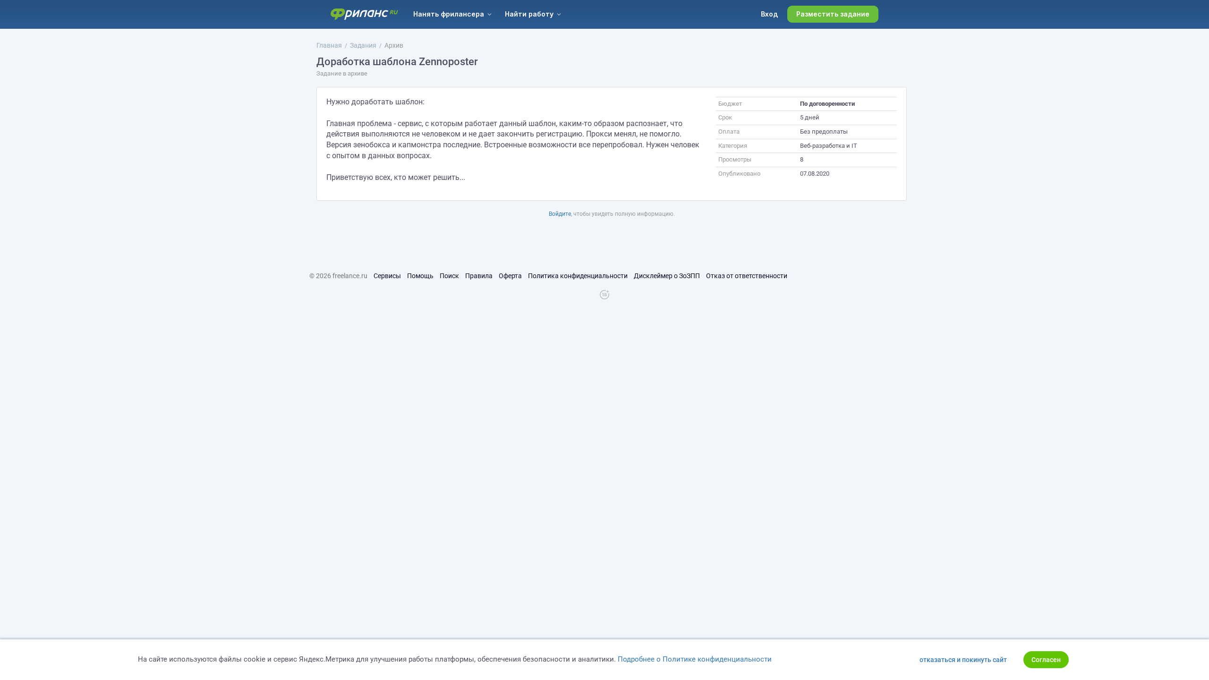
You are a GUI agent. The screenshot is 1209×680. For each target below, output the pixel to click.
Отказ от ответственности (746, 276)
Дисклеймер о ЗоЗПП (667, 276)
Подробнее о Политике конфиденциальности (695, 659)
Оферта (510, 276)
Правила (479, 276)
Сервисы (387, 276)
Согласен (1046, 659)
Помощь (420, 276)
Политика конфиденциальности (578, 276)
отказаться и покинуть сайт (963, 659)
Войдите (560, 214)
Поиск (449, 276)
